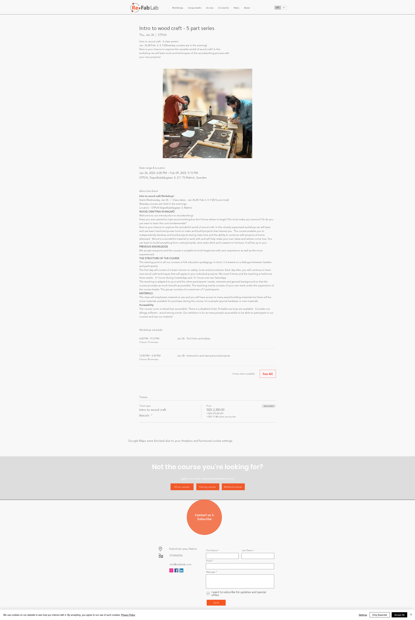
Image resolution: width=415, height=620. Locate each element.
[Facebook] (176, 570)
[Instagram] (171, 570)
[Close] (411, 614)
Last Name (247, 550)
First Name (211, 550)
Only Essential (379, 614)
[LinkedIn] (181, 570)
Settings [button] (363, 614)
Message (210, 572)
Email (209, 561)
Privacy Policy (128, 614)
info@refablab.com (181, 564)
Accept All (399, 614)
